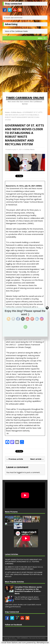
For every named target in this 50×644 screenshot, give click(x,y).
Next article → (37, 459)
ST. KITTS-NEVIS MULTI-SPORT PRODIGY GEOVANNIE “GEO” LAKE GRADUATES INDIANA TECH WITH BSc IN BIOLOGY (23, 574)
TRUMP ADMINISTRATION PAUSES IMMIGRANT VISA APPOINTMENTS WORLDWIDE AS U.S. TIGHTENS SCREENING (23, 561)
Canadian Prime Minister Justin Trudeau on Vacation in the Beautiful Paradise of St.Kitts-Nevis (28, 590)
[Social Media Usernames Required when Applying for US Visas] (18, 528)
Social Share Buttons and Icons (13, 642)
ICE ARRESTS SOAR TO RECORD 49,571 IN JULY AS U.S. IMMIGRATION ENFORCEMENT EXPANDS (24, 568)
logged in (20, 472)
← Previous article (14, 459)
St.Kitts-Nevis (29, 149)
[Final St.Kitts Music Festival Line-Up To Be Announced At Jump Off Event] (9, 528)
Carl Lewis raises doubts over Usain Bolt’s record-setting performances (23, 605)
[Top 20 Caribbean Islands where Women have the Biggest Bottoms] (9, 601)
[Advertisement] (25, 66)
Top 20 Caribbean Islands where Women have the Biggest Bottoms (27, 598)
